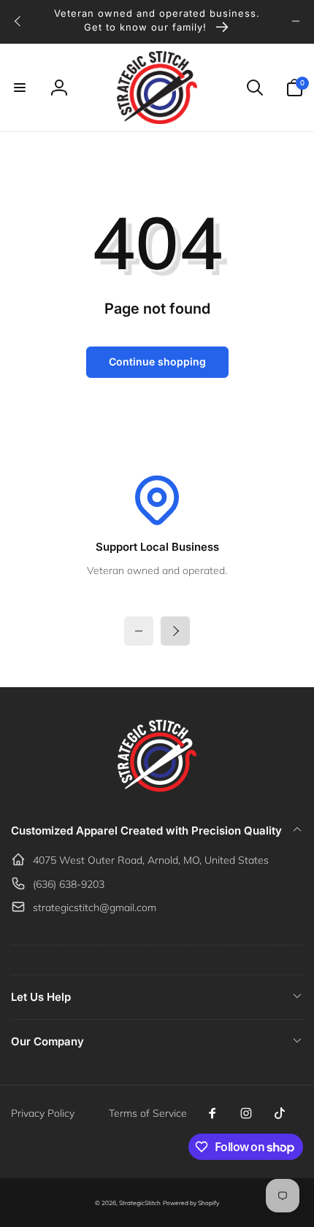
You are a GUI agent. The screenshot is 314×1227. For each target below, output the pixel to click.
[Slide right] (295, 21)
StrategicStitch (140, 1203)
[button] (20, 87)
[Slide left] (18, 21)
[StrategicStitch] (157, 791)
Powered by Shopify (191, 1203)
